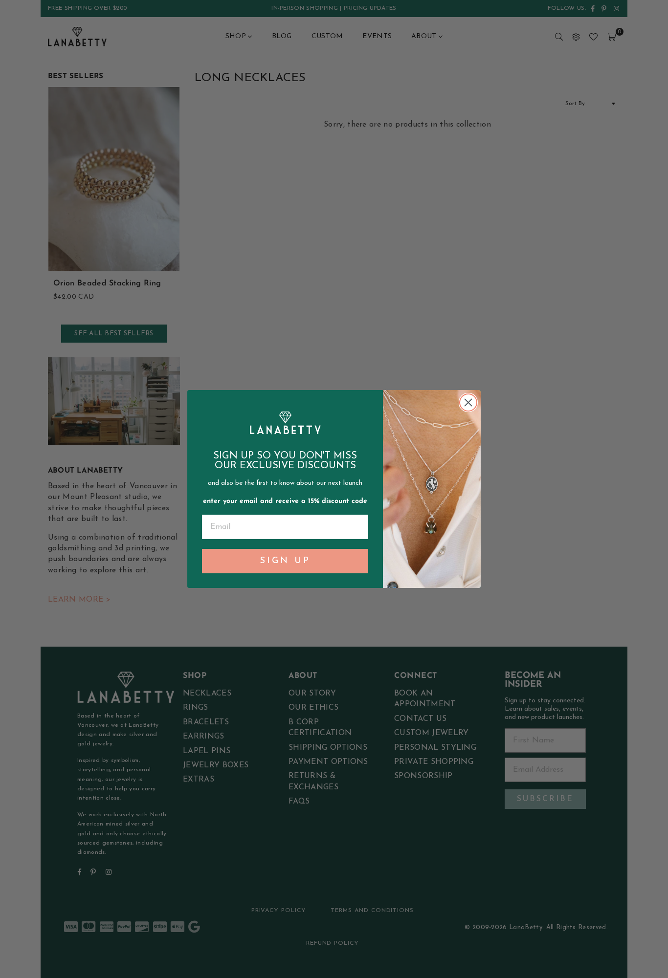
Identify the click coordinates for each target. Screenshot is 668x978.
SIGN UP (285, 561)
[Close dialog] (468, 402)
